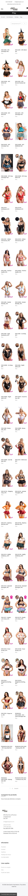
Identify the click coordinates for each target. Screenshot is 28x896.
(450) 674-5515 (7, 824)
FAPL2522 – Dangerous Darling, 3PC (6, 682)
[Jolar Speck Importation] (14, 9)
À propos (3, 847)
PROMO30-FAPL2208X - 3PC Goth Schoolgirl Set (20, 715)
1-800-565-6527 (9, 1)
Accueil (3, 17)
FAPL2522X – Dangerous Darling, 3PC (20, 682)
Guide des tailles (5, 872)
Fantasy (16, 17)
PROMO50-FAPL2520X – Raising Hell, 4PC (6, 779)
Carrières (3, 852)
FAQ (2, 870)
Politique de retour (6, 854)
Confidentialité (5, 857)
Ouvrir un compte (5, 867)
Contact (3, 849)
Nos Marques (9, 17)
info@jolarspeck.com (19, 1)
